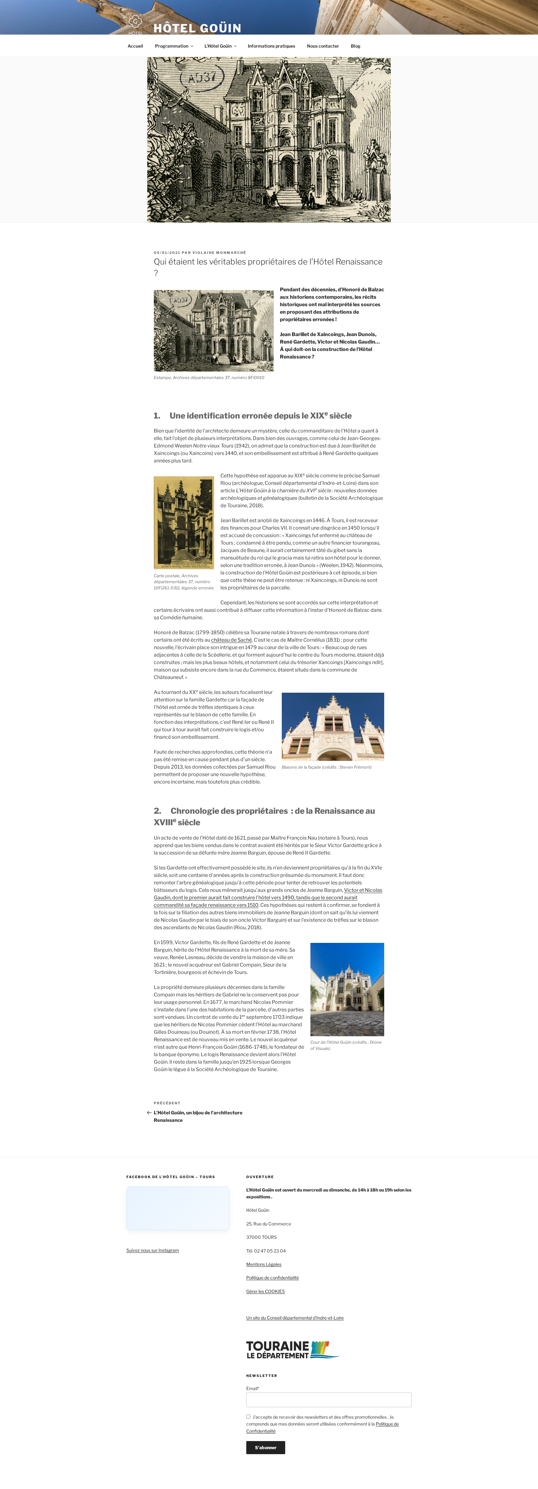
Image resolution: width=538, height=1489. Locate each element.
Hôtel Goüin (197, 28)
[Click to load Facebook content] (177, 1208)
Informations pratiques (271, 46)
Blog (356, 46)
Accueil (135, 46)
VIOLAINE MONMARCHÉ (219, 253)
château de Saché (231, 640)
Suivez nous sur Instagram (152, 1250)
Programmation (171, 46)
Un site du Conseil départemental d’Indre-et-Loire (295, 1317)
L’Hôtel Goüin (218, 46)
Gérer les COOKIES (265, 1291)
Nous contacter (323, 46)
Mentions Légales (263, 1264)
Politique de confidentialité (272, 1277)
